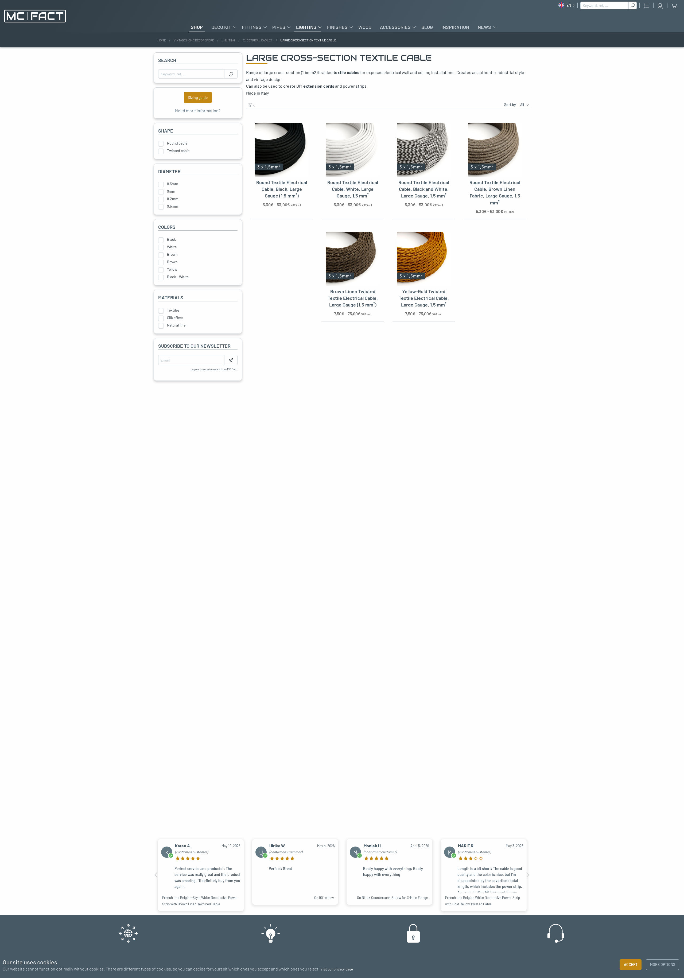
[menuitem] (196, 27)
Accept (631, 964)
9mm (171, 191)
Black (171, 239)
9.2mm (172, 199)
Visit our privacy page (336, 969)
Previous (156, 875)
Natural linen (177, 325)
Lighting (306, 27)
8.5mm (172, 184)
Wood (364, 27)
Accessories (395, 27)
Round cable (177, 143)
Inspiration (455, 27)
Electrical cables (258, 40)
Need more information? (197, 110)
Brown (172, 254)
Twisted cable (178, 151)
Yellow (172, 269)
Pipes (278, 27)
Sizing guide (198, 97)
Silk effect (175, 318)
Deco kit (221, 27)
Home (162, 40)
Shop (197, 27)
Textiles (173, 310)
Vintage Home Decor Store (194, 40)
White (172, 247)
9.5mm (172, 206)
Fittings (252, 27)
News (484, 27)
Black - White (178, 277)
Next (527, 875)
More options (662, 964)
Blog (427, 27)
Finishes (337, 27)
